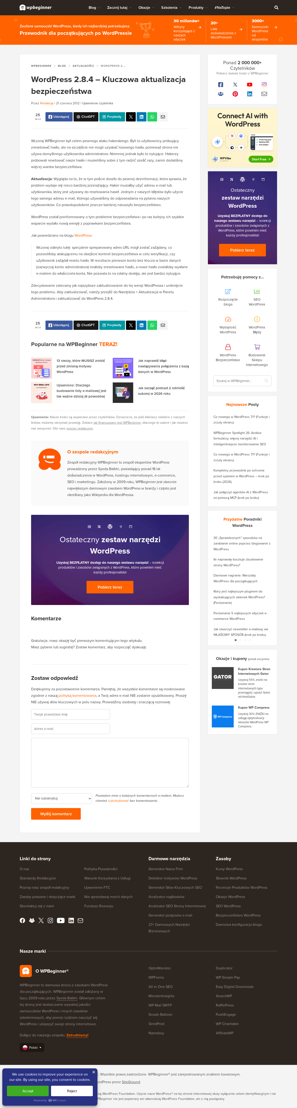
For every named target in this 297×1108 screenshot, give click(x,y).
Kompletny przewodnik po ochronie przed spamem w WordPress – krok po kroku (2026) (241, 476)
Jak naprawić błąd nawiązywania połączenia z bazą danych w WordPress (163, 366)
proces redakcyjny (80, 428)
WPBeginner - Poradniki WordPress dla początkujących (35, 7)
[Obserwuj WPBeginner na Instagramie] (264, 84)
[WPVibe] (242, 138)
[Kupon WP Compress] (223, 716)
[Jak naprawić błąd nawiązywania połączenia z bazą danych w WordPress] (123, 368)
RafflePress (225, 1005)
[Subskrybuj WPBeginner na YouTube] (249, 84)
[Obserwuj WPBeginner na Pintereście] (235, 94)
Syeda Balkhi (66, 998)
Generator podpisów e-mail (170, 915)
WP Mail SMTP (160, 1005)
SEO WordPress (228, 906)
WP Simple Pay (228, 977)
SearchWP (224, 996)
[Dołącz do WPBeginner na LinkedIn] (249, 94)
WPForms (156, 977)
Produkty (196, 7)
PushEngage (226, 1014)
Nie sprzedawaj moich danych (108, 896)
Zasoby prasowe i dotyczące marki (47, 896)
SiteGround (131, 1082)
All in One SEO (160, 986)
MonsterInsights (161, 996)
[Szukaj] (276, 7)
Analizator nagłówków (166, 896)
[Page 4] (249, 640)
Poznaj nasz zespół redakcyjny (44, 887)
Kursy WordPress (229, 869)
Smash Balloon (160, 1014)
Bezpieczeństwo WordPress (238, 915)
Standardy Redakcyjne (38, 878)
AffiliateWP (224, 1033)
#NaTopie (222, 7)
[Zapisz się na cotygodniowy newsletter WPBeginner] (264, 94)
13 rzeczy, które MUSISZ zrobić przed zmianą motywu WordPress (81, 366)
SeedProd (156, 1023)
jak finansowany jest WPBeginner (117, 422)
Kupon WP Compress (254, 707)
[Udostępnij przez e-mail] (163, 116)
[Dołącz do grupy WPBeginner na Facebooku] (220, 94)
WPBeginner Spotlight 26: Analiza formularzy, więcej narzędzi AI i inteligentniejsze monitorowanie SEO (239, 438)
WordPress (82, 235)
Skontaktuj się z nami (37, 906)
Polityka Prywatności (101, 869)
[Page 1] (235, 640)
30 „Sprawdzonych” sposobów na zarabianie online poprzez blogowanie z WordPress (242, 543)
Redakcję (46, 103)
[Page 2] (240, 640)
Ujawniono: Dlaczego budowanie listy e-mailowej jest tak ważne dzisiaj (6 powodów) (81, 391)
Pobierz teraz (110, 587)
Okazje (144, 7)
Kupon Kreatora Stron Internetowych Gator (254, 671)
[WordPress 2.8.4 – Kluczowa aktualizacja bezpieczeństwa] (131, 116)
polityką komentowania (77, 695)
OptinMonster (159, 968)
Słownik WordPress (231, 878)
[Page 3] (244, 640)
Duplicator (224, 968)
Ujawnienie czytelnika (97, 103)
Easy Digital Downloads (235, 986)
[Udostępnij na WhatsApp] (152, 116)
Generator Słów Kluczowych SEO (175, 887)
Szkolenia (169, 7)
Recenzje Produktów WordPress (241, 887)
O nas (24, 869)
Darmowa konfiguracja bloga (239, 924)
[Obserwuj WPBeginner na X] (235, 84)
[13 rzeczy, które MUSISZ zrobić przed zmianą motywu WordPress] (41, 368)
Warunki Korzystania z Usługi (107, 878)
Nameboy (156, 1033)
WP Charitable (227, 1023)
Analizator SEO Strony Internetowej (177, 906)
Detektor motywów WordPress (172, 878)
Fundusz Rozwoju (98, 906)
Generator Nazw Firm (165, 869)
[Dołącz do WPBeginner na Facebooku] (220, 84)
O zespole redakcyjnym (92, 451)
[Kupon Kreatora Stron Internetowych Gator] (223, 678)
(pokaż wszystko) (258, 659)
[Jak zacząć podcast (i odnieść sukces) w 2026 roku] (123, 392)
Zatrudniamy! (77, 1035)
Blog (92, 7)
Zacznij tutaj (117, 7)
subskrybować (118, 800)
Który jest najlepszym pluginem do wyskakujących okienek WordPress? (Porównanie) (239, 597)
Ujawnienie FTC (97, 887)
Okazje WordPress (230, 896)
